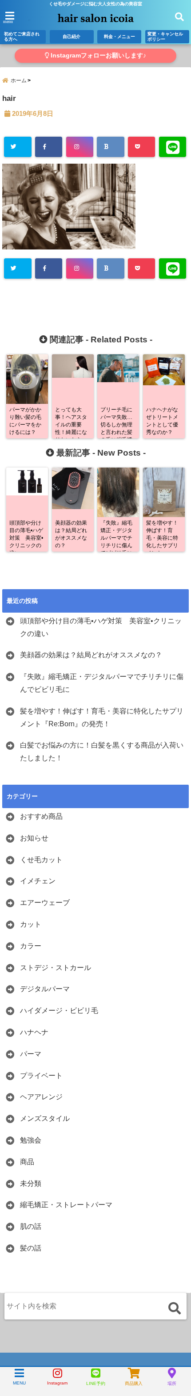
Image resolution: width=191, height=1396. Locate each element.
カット (30, 924)
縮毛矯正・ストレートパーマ (66, 1204)
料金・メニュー (119, 36)
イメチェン (38, 881)
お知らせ (34, 838)
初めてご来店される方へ (22, 36)
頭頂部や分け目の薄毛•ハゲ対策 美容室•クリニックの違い (101, 627)
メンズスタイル (45, 1118)
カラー (30, 946)
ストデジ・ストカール (55, 967)
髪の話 (30, 1248)
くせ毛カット (41, 859)
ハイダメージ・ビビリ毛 (59, 1010)
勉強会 (30, 1140)
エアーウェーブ (45, 902)
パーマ (30, 1054)
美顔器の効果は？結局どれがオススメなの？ (91, 655)
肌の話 (30, 1226)
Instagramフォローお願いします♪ (97, 55)
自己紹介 (71, 36)
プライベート (41, 1075)
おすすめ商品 (41, 816)
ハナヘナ (34, 1032)
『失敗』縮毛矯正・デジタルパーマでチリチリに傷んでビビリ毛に (101, 683)
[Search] (174, 1308)
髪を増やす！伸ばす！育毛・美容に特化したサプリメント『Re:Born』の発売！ (101, 717)
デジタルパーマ (45, 989)
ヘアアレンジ (41, 1097)
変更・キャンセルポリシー (165, 36)
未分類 (30, 1183)
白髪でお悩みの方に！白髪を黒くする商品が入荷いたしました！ (101, 751)
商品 (27, 1162)
